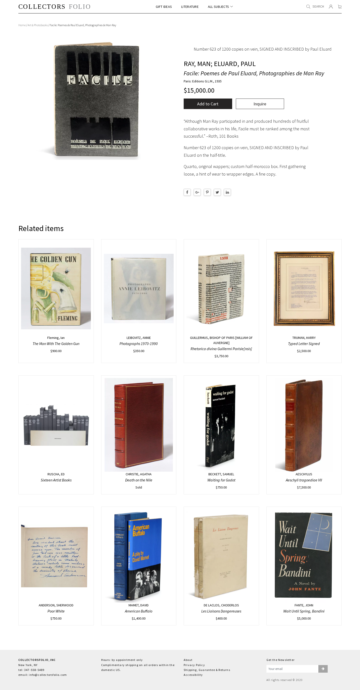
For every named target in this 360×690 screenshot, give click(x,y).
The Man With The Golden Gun (56, 343)
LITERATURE (190, 7)
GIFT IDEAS (164, 7)
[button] (323, 669)
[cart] (340, 7)
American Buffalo (138, 611)
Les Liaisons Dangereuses (221, 611)
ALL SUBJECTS (218, 7)
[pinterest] (207, 192)
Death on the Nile (138, 480)
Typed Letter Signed (304, 343)
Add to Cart (207, 104)
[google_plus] (197, 192)
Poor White (56, 611)
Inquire (259, 104)
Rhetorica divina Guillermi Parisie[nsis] (221, 348)
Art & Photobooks (38, 25)
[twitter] (217, 192)
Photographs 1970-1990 (139, 343)
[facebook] (187, 192)
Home (22, 25)
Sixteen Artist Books (56, 480)
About (188, 660)
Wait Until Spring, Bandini (303, 611)
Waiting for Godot (221, 480)
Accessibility (193, 675)
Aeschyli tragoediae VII (304, 480)
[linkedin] (227, 192)
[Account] (331, 7)
